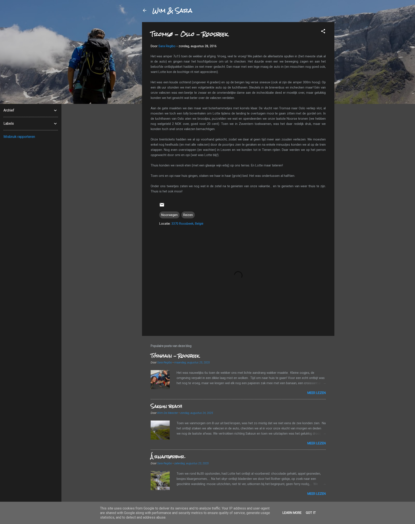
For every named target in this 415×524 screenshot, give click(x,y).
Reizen (188, 215)
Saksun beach (166, 406)
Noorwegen (169, 215)
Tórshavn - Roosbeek (175, 355)
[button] (323, 32)
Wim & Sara (172, 10)
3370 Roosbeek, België (187, 224)
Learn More (292, 513)
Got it (311, 513)
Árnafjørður (167, 456)
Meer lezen (316, 393)
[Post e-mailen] (161, 206)
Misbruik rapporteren (19, 137)
